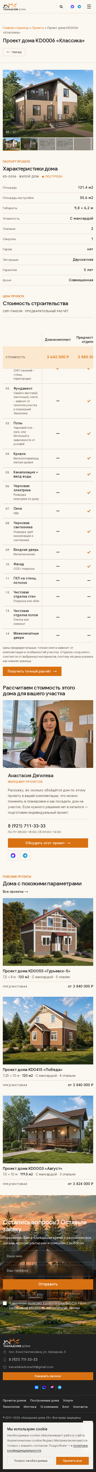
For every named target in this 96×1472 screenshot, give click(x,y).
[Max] (72, 6)
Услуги (68, 1400)
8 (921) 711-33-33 (26, 826)
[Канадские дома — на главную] (14, 6)
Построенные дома (44, 1400)
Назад (14, 52)
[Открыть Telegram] (25, 855)
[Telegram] (79, 6)
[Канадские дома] (16, 1342)
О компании (49, 1407)
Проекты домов (14, 1400)
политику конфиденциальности (52, 1303)
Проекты (38, 28)
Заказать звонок (48, 1376)
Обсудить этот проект (47, 843)
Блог (65, 1407)
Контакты (80, 1407)
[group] (48, 103)
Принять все (72, 1461)
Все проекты (15, 892)
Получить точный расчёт (32, 671)
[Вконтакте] (36, 1387)
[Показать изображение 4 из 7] (64, 144)
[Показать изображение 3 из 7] (46, 144)
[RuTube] (52, 1387)
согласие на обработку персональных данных (44, 1308)
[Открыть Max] (13, 855)
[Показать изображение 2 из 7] (29, 144)
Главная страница (16, 28)
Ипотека (30, 1407)
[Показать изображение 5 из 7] (82, 144)
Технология (11, 1407)
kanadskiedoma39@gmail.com (31, 1367)
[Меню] (89, 6)
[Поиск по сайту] (61, 6)
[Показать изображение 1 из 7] (11, 144)
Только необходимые (31, 1461)
